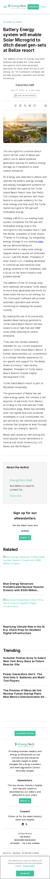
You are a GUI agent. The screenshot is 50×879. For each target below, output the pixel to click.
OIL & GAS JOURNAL (31, 843)
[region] (25, 867)
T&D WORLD (25, 837)
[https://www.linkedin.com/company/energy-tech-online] (22, 824)
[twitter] (25, 105)
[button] (5, 7)
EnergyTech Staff (25, 84)
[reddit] (30, 105)
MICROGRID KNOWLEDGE (25, 840)
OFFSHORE (14, 843)
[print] (45, 105)
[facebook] (15, 105)
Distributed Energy (13, 22)
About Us (7, 853)
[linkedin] (20, 105)
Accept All (25, 873)
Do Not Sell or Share (30, 853)
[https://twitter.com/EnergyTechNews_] (26, 824)
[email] (34, 105)
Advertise (16, 853)
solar (40, 241)
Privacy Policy (29, 866)
